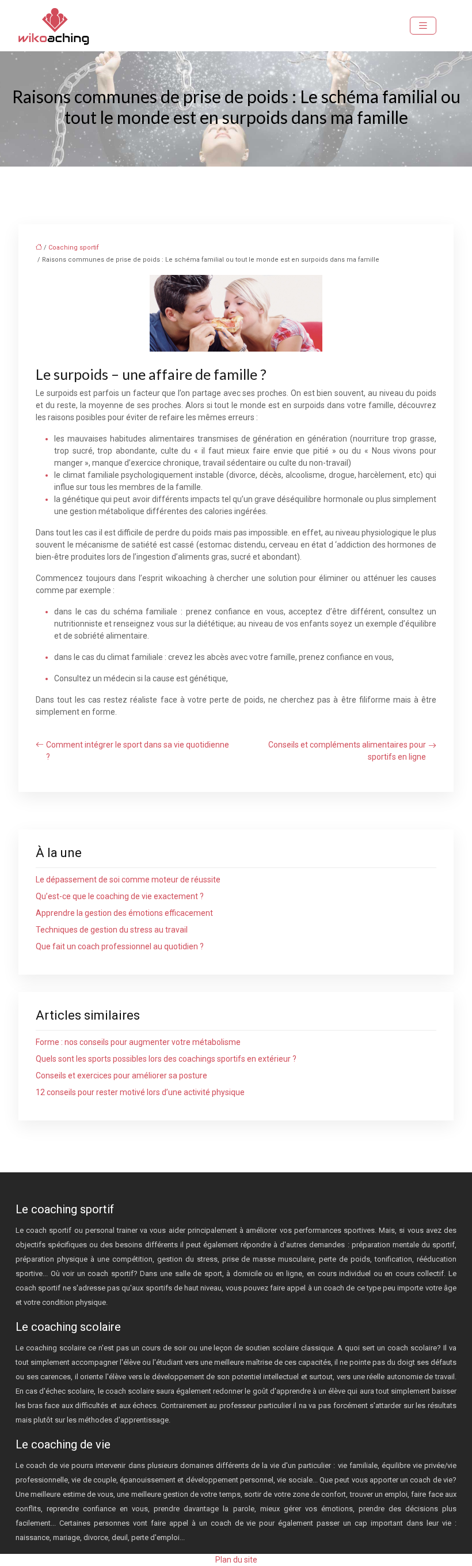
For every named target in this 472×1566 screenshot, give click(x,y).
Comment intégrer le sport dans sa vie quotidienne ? (137, 750)
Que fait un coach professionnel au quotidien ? (120, 946)
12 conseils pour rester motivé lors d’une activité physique (140, 1092)
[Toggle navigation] (423, 26)
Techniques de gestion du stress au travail (112, 929)
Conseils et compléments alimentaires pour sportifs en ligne (347, 750)
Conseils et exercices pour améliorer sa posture (121, 1075)
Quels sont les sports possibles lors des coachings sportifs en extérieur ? (166, 1058)
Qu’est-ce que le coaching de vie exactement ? (120, 896)
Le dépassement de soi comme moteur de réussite (128, 879)
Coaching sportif (73, 247)
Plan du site (236, 1559)
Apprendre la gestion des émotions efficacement (124, 913)
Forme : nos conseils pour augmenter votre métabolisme (138, 1042)
